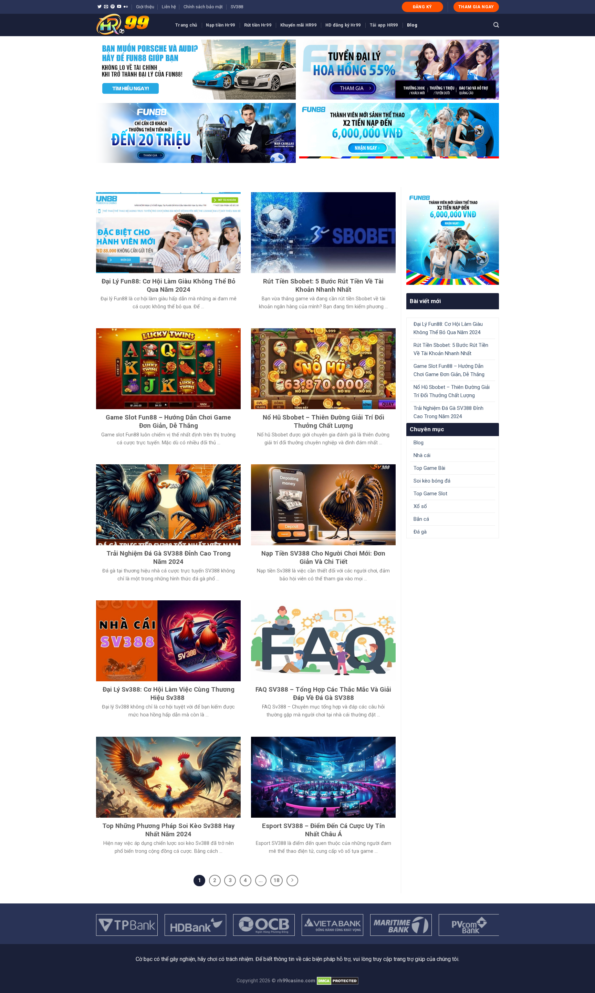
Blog (412, 25)
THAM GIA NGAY (476, 6)
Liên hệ (169, 6)
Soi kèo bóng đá (432, 481)
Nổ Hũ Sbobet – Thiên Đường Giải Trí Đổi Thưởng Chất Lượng (452, 391)
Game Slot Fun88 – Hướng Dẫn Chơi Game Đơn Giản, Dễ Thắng (449, 370)
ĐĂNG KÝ (422, 6)
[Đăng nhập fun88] (399, 133)
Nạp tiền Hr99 (220, 25)
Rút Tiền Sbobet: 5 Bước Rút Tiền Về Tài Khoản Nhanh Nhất (451, 349)
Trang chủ (186, 25)
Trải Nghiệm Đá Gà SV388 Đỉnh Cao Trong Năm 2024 (448, 412)
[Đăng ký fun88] (452, 238)
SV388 (237, 6)
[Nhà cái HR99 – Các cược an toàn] (130, 25)
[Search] (496, 25)
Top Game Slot (430, 493)
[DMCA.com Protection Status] (336, 981)
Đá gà (420, 532)
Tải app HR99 (384, 25)
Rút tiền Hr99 (257, 25)
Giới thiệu (145, 6)
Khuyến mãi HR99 (298, 25)
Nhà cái (422, 455)
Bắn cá (421, 519)
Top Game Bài (429, 468)
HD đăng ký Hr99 (343, 25)
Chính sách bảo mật (203, 6)
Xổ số (420, 506)
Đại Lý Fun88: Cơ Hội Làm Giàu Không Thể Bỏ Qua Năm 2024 (448, 328)
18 (276, 880)
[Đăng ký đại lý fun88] (196, 70)
